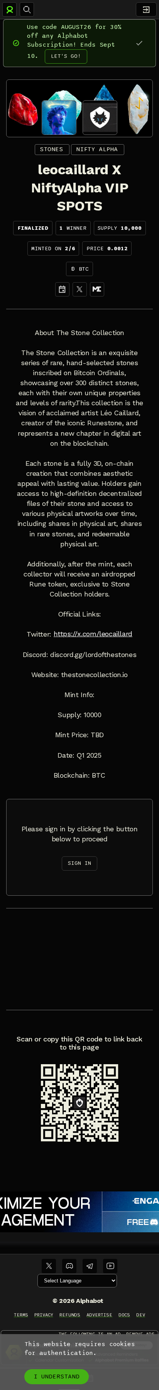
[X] (80, 289)
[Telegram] (90, 1266)
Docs (124, 1315)
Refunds (70, 1315)
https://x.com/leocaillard (93, 633)
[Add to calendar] (62, 289)
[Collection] (97, 289)
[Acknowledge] (139, 43)
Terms (21, 1315)
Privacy (43, 1315)
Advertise (99, 1315)
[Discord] (69, 1266)
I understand (57, 1376)
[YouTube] (110, 1266)
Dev (140, 1315)
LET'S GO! (66, 56)
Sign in (79, 863)
